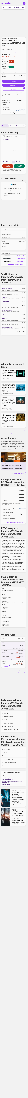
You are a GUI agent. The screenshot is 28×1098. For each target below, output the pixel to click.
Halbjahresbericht (6, 784)
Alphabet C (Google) (7, 327)
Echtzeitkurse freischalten (6, 665)
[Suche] (23, 7)
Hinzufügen (13, 81)
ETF (8, 14)
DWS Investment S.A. (8, 49)
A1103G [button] (5, 48)
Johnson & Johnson (7, 306)
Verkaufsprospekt (6, 778)
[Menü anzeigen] (3, 7)
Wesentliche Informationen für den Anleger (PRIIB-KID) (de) (12, 782)
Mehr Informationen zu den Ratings (15, 522)
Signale (14, 89)
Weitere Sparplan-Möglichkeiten (15, 264)
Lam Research (5, 323)
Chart (11, 126)
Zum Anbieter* (20, 256)
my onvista (16, 7)
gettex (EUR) (13, 52)
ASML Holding (5, 301)
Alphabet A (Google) (7, 310)
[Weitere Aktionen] (25, 646)
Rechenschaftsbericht (7, 779)
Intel (3, 314)
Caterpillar (4, 318)
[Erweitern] (23, 85)
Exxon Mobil (5, 297)
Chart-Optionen (6, 139)
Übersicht (5, 126)
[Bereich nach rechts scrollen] (24, 125)
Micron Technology (7, 288)
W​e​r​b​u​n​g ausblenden (19, 25)
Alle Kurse (18, 126)
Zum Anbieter (20, 198)
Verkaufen (11, 61)
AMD (3, 293)
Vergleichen (12, 85)
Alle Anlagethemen (19, 473)
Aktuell (9, 7)
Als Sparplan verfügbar (11, 113)
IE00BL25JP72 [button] (22, 48)
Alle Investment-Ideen (18, 432)
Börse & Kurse (4, 14)
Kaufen (11, 66)
